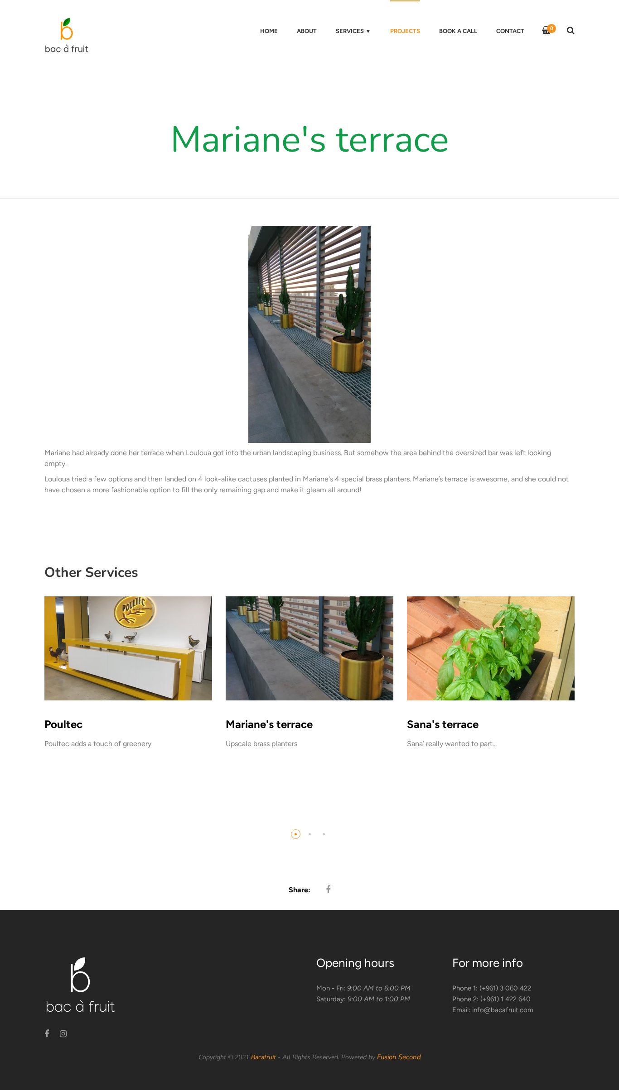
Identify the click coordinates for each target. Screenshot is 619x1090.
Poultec (63, 724)
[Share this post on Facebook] (328, 890)
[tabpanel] (128, 685)
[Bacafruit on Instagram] (63, 1034)
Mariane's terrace (269, 724)
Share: (299, 889)
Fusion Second (399, 1056)
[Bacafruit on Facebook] (46, 1034)
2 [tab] (310, 834)
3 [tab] (324, 834)
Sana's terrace (443, 724)
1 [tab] (296, 834)
